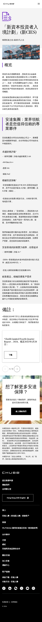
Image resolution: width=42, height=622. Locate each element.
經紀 (4, 544)
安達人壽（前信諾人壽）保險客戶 (15, 516)
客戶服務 (6, 572)
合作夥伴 (6, 534)
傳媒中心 (5, 565)
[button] (5, 369)
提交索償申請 (7, 480)
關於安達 (6, 555)
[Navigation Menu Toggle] (39, 4)
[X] (21, 588)
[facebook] (3, 588)
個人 (4, 510)
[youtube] (27, 588)
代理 (4, 540)
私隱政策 (5, 602)
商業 (4, 522)
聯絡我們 (5, 485)
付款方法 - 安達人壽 (10, 582)
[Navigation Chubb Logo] (9, 4)
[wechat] (15, 588)
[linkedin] (9, 588)
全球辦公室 (6, 489)
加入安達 (5, 561)
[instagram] (33, 588)
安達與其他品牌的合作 (11, 549)
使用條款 (14, 602)
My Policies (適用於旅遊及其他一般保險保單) (20, 528)
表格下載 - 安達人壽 (10, 577)
